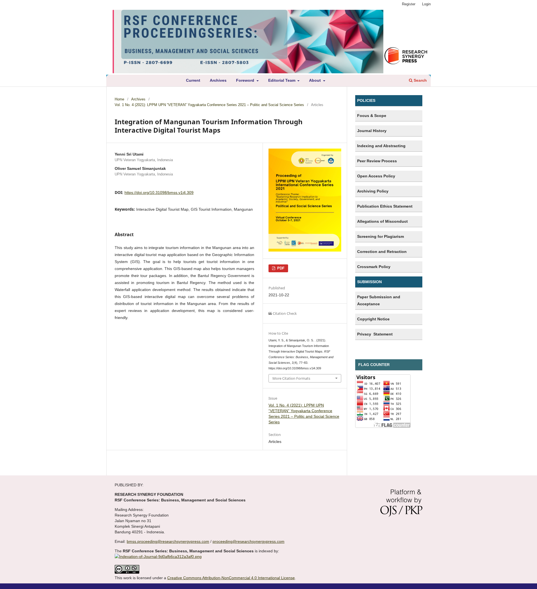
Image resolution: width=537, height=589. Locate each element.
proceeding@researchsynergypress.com (248, 541)
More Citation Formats (291, 378)
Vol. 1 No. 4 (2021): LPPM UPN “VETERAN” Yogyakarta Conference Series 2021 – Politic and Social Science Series (209, 105)
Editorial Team (282, 80)
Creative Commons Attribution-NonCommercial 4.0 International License (231, 578)
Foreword (245, 80)
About (315, 80)
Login (426, 4)
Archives (218, 80)
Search (420, 80)
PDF (280, 268)
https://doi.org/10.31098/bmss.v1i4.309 (159, 192)
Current (193, 80)
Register (408, 4)
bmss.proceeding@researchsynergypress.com (168, 541)
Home (119, 99)
